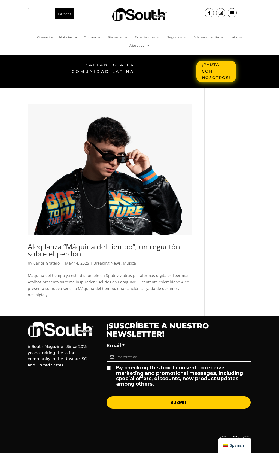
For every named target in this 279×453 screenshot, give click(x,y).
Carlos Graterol (47, 263)
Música (129, 263)
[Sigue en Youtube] (232, 12)
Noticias (65, 37)
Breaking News (107, 263)
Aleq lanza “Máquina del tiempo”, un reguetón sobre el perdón (104, 250)
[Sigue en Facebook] (209, 12)
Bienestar (115, 37)
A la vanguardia (206, 37)
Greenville (45, 37)
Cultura (90, 37)
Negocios (174, 37)
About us (136, 45)
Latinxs (236, 37)
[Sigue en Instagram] (220, 12)
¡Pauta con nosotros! (216, 71)
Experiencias (144, 37)
